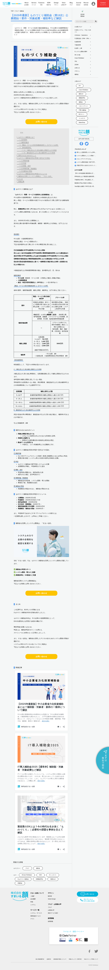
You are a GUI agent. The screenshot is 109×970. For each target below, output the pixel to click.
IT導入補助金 (82, 110)
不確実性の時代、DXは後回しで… (84, 180)
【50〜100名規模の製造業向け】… (85, 173)
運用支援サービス (35, 916)
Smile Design (52, 899)
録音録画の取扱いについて (60, 959)
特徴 (31, 902)
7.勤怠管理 (78, 45)
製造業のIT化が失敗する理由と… (84, 183)
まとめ (20, 179)
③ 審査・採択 (26, 166)
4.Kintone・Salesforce (81, 35)
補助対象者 (25, 142)
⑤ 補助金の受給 (26, 171)
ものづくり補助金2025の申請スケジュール (32, 174)
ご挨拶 (32, 896)
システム (33, 904)
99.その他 (77, 55)
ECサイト (81, 114)
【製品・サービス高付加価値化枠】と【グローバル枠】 (40, 145)
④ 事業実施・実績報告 (29, 168)
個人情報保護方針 (40, 959)
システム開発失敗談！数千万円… (86, 162)
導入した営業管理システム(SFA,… (86, 152)
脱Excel (53, 879)
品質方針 (49, 959)
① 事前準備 (25, 160)
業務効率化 (40, 879)
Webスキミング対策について (91, 959)
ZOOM (76, 64)
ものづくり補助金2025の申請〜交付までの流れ (34, 158)
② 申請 (23, 163)
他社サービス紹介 (53, 913)
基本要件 (24, 140)
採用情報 (50, 921)
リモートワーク (83, 106)
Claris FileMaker (27, 875)
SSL (76, 61)
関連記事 (21, 181)
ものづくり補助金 (23, 879)
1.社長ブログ (78, 27)
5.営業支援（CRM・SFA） (82, 38)
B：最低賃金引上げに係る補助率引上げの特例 (39, 153)
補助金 (22, 11)
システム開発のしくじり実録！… (86, 155)
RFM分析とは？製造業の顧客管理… (85, 176)
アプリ (32, 919)
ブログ (17, 11)
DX (41, 875)
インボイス (53, 875)
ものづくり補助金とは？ (26, 137)
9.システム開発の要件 (81, 51)
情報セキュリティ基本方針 (75, 959)
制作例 (50, 896)
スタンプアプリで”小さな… (85, 159)
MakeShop (82, 122)
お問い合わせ (41, 122)
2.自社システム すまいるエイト (83, 31)
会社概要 (33, 899)
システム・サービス (36, 913)
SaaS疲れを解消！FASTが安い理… (85, 186)
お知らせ (77, 68)
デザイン (77, 71)
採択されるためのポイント (27, 155)
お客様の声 (51, 910)
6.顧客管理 (78, 42)
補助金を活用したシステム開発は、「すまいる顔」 (35, 176)
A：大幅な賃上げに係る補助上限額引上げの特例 (40, 150)
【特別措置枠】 (26, 147)
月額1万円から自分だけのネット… (87, 165)
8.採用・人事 (78, 48)
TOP (12, 11)
